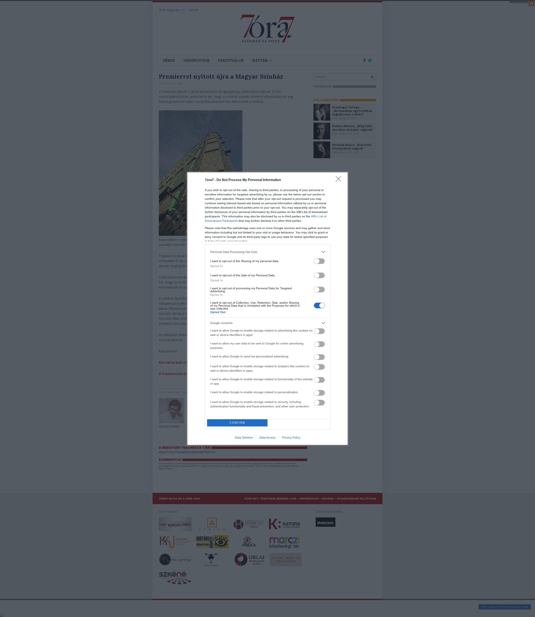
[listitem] (267, 252)
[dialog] (267, 308)
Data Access (267, 437)
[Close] (340, 180)
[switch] (319, 261)
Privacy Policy (291, 437)
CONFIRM (237, 422)
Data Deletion (244, 437)
